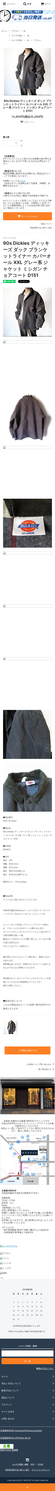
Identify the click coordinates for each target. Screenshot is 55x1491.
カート (48, 3)
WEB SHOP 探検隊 (9, 1450)
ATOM (40, 1464)
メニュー (10, 3)
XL (25, 31)
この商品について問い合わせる (39, 1064)
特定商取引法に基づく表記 (41, 228)
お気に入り (29, 122)
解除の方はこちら (44, 1368)
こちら (22, 180)
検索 (29, 3)
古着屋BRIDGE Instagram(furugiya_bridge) (21, 1430)
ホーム (4, 31)
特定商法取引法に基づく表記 (17, 1470)
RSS (32, 1464)
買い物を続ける (45, 1069)
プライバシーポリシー (40, 1470)
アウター (15, 31)
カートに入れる (29, 216)
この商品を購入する (27, 1050)
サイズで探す (17, 35)
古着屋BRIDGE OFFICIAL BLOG (15, 1438)
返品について (46, 224)
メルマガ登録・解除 (20, 1464)
